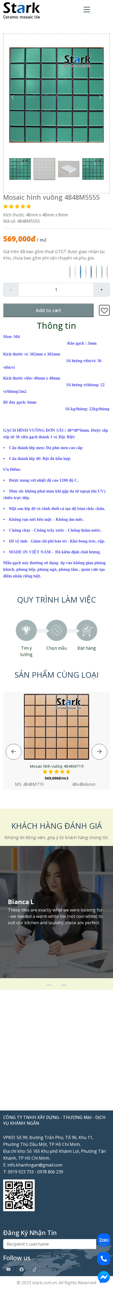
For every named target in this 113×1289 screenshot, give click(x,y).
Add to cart (48, 310)
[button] (100, 97)
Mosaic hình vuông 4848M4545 (56, 766)
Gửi (103, 1244)
